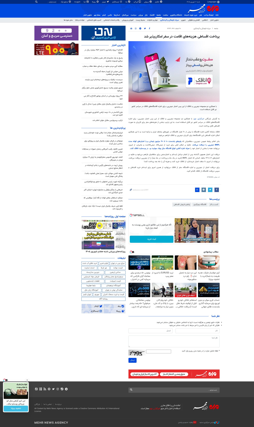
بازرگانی (37, 404)
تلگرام (157, 2)
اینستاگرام (116, 2)
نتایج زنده (77, 2)
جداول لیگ (64, 2)
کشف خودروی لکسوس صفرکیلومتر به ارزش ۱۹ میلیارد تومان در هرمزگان (103, 158)
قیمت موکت (118, 267)
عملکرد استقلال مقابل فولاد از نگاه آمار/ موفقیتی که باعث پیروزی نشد (103, 199)
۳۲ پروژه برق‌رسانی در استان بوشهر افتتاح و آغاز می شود (103, 97)
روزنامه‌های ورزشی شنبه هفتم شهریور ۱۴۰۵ (106, 251)
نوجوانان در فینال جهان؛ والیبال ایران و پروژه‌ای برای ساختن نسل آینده (103, 142)
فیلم (104, 15)
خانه (217, 15)
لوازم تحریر (104, 263)
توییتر (104, 2)
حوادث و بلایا (80, 20)
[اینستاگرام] (58, 389)
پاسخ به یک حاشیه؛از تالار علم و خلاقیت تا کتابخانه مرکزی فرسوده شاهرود (103, 59)
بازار (146, 15)
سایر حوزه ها (68, 20)
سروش (146, 2)
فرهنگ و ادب (208, 15)
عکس (110, 15)
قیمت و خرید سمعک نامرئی (113, 294)
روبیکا (94, 2)
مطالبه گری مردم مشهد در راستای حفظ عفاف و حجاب (102, 66)
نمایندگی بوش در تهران (113, 290)
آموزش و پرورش (127, 20)
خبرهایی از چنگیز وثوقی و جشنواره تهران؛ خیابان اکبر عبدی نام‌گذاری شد (103, 191)
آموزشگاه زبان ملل (91, 290)
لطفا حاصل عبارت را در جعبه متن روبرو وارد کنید (201, 351)
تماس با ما (48, 404)
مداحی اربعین (115, 272)
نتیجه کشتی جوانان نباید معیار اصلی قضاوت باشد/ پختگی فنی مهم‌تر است (104, 175)
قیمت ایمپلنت (115, 281)
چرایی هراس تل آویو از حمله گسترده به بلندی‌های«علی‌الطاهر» (108, 73)
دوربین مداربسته (92, 272)
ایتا (85, 2)
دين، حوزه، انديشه (190, 15)
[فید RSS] (45, 389)
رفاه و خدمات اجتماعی (112, 20)
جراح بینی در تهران (118, 263)
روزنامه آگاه (103, 298)
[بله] (62, 389)
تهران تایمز (87, 294)
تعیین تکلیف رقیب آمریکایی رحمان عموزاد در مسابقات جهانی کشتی (102, 150)
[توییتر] (53, 389)
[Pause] (177, 240)
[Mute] (181, 240)
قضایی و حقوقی (194, 20)
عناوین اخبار (214, 20)
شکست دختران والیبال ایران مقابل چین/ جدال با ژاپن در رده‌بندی (102, 105)
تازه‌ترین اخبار (119, 45)
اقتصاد (152, 15)
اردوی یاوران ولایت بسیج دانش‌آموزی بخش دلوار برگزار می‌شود (102, 89)
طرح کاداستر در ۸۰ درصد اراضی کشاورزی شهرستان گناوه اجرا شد (104, 114)
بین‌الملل (125, 15)
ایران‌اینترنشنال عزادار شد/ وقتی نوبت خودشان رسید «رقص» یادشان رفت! (103, 134)
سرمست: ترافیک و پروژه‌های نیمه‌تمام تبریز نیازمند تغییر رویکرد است (104, 81)
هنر (200, 15)
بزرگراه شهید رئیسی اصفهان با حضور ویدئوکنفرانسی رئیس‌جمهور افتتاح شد (103, 183)
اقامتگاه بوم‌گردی (200, 204)
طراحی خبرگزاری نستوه (207, 422)
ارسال (132, 360)
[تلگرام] (66, 389)
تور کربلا (104, 267)
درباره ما (58, 404)
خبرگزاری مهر (199, 118)
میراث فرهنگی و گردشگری (169, 20)
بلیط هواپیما (91, 285)
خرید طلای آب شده (90, 263)
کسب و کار (214, 204)
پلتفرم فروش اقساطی (182, 204)
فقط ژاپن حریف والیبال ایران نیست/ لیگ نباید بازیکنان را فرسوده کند (102, 207)
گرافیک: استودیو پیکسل (186, 422)
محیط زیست (140, 20)
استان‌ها (117, 15)
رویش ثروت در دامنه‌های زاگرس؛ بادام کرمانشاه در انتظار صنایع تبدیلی (104, 167)
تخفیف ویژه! (16, 408)
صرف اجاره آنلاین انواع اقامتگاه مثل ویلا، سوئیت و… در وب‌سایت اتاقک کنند (160, 148)
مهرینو (97, 294)
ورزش (140, 15)
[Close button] (27, 380)
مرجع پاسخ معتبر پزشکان (114, 276)
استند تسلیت (89, 267)
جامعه (159, 15)
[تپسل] (130, 215)
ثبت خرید (151, 239)
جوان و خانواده (152, 20)
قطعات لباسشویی (92, 281)
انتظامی (205, 20)
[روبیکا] (49, 389)
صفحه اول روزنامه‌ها (115, 216)
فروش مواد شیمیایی (91, 276)
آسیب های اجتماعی (94, 20)
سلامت (165, 15)
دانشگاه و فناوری (176, 15)
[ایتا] (36, 389)
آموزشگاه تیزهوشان (113, 285)
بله (126, 2)
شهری (183, 20)
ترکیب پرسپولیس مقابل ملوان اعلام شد (107, 120)
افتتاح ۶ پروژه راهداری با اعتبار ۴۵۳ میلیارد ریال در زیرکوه (104, 51)
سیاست (133, 15)
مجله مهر (97, 15)
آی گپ (136, 2)
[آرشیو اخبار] (40, 389)
